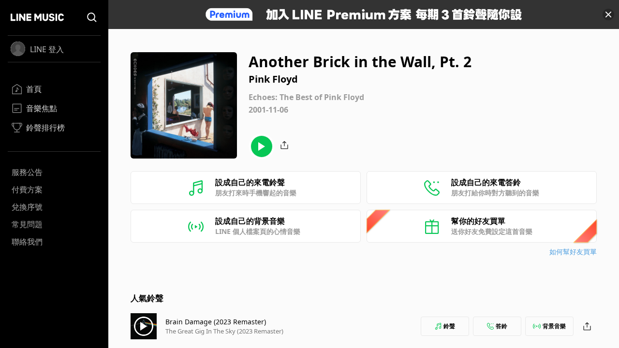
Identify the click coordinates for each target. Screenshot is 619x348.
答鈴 (501, 326)
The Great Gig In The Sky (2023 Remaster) (224, 331)
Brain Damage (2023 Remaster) (215, 321)
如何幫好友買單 (573, 251)
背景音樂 (554, 326)
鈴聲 (449, 326)
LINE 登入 (47, 49)
